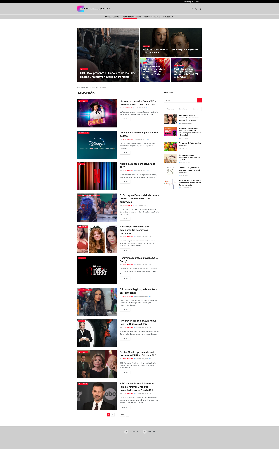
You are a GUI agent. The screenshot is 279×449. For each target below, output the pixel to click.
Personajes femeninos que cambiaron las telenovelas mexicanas (134, 230)
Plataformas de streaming (89, 195)
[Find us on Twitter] (196, 9)
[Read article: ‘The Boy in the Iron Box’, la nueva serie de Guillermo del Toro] (97, 333)
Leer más (126, 119)
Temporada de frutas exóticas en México (190, 144)
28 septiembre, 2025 (140, 205)
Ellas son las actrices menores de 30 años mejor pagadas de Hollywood (189, 117)
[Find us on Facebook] (192, 9)
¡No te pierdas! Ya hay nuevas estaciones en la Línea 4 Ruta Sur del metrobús (190, 182)
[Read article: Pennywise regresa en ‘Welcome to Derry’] (97, 270)
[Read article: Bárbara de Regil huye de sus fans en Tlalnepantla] (97, 302)
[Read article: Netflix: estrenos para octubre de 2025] (97, 176)
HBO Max (84, 69)
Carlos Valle (87, 81)
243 (122, 415)
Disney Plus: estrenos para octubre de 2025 (139, 134)
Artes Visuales (94, 87)
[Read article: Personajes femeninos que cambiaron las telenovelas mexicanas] (97, 239)
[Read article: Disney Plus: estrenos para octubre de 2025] (97, 145)
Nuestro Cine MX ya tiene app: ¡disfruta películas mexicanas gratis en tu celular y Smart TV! (190, 131)
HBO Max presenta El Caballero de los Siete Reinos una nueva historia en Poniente (108, 75)
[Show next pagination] (127, 415)
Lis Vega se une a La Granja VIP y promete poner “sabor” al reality (138, 102)
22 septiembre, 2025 (141, 296)
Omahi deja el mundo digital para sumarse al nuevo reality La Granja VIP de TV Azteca (186, 72)
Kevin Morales (128, 139)
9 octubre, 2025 (99, 81)
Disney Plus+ (84, 133)
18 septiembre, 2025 (141, 359)
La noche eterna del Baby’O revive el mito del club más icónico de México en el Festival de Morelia (154, 71)
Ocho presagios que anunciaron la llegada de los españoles (189, 157)
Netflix (146, 46)
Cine (145, 63)
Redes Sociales (85, 289)
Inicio (79, 87)
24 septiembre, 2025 (141, 265)
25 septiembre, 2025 (141, 236)
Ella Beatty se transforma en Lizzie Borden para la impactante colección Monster (170, 51)
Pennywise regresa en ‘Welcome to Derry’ (139, 259)
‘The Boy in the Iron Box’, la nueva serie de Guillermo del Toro (138, 322)
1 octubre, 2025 (140, 139)
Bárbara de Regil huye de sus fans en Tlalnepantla (138, 290)
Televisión (179, 65)
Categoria (85, 87)
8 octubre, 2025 (180, 81)
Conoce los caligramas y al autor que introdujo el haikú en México (189, 169)
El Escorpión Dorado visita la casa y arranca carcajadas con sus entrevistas (139, 198)
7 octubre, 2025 (139, 108)
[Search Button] (201, 9)
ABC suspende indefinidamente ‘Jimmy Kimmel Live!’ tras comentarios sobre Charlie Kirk (137, 387)
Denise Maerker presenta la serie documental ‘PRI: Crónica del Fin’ (138, 353)
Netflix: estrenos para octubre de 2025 (137, 165)
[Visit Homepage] (93, 8)
